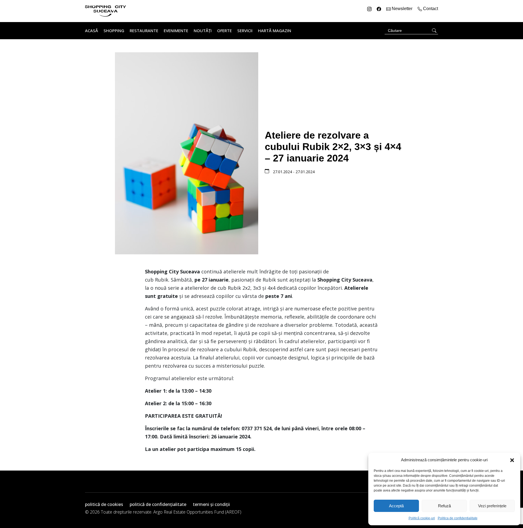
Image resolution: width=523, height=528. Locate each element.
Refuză (444, 505)
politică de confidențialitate (158, 504)
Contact (430, 8)
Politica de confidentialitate (458, 518)
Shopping (114, 30)
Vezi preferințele (492, 505)
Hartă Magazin (274, 30)
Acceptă (396, 505)
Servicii (245, 30)
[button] (512, 460)
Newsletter (402, 8)
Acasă (91, 30)
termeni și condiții (211, 504)
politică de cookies (104, 504)
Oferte (224, 30)
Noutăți (203, 30)
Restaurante (144, 30)
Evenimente (176, 30)
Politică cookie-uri (422, 518)
